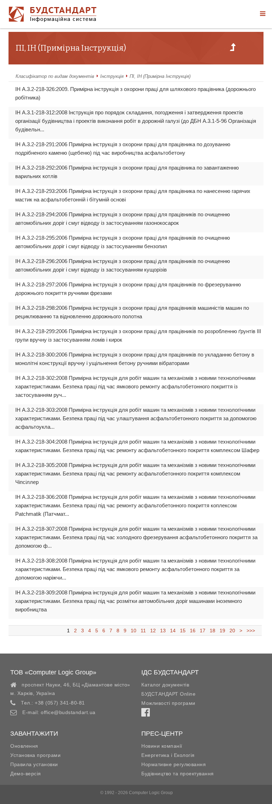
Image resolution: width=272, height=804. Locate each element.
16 (192, 630)
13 (163, 630)
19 (222, 630)
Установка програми (35, 755)
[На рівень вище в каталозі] (233, 49)
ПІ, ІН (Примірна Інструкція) (160, 76)
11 (143, 630)
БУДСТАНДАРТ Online (168, 694)
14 (173, 630)
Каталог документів (165, 685)
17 (202, 630)
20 (232, 630)
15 (182, 630)
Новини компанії (161, 746)
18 (212, 630)
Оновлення (24, 746)
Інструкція (112, 76)
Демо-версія (25, 773)
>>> (249, 630)
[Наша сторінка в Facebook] (145, 714)
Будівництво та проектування (177, 773)
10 (133, 630)
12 (153, 630)
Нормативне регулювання (173, 764)
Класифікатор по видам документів (55, 76)
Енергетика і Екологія (168, 755)
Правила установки (34, 764)
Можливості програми (168, 703)
